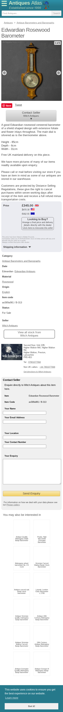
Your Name (10, 408)
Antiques (25, 3)
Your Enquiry (11, 456)
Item (7, 396)
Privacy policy (13, 505)
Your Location (12, 433)
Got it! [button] (31, 706)
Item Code (10, 402)
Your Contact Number (15, 442)
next (59, 73)
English (6, 292)
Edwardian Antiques (25, 271)
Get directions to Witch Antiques (37, 372)
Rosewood (7, 281)
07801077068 (34, 362)
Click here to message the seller (38, 228)
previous (4, 73)
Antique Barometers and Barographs (21, 261)
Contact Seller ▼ (31, 115)
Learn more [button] (11, 697)
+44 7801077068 (47, 367)
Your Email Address (15, 417)
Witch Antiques (10, 325)
